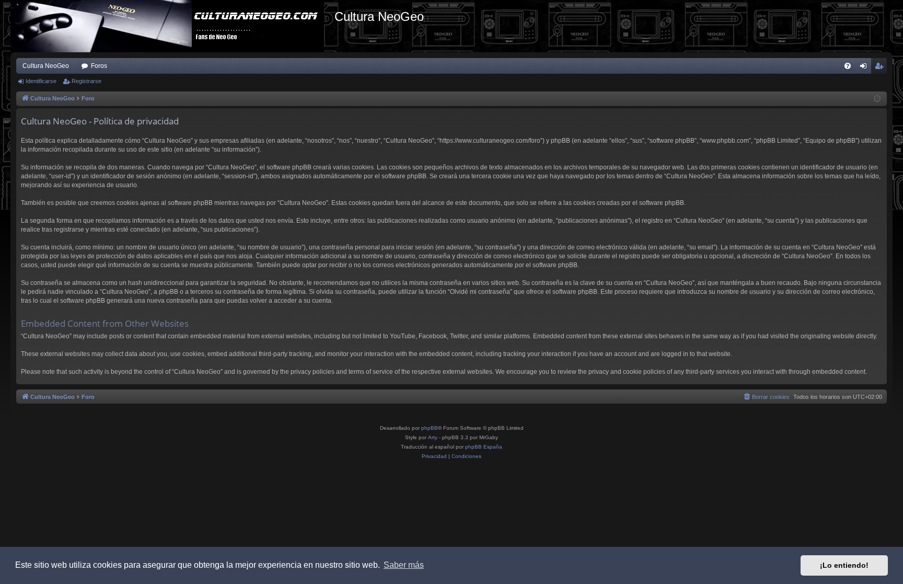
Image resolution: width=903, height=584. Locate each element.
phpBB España (483, 447)
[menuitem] (847, 66)
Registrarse (86, 81)
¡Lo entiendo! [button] (844, 565)
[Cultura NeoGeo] (172, 26)
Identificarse (41, 81)
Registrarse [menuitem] (881, 68)
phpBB (429, 428)
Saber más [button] (404, 564)
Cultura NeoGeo (45, 66)
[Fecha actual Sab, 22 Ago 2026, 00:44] (877, 99)
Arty (432, 437)
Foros (99, 66)
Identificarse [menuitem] (865, 68)
